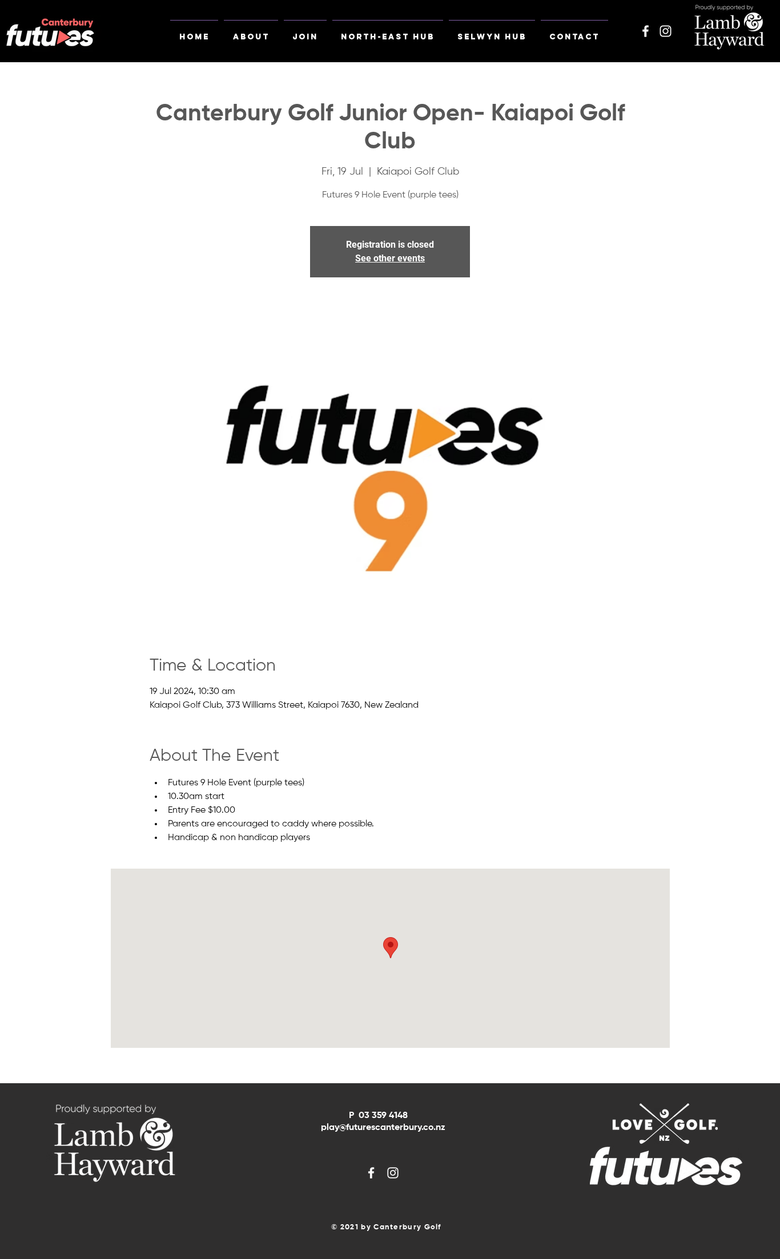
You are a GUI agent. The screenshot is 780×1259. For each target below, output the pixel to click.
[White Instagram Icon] (665, 31)
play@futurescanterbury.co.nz (383, 1127)
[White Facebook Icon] (645, 31)
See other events (390, 258)
